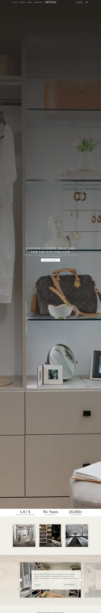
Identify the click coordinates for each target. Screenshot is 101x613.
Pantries (22, 2)
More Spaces (38, 2)
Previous (20, 579)
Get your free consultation (50, 260)
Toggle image (20, 589)
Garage (29, 2)
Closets (15, 2)
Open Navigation (87, 2)
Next (80, 579)
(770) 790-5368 (79, 2)
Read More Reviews (69, 584)
